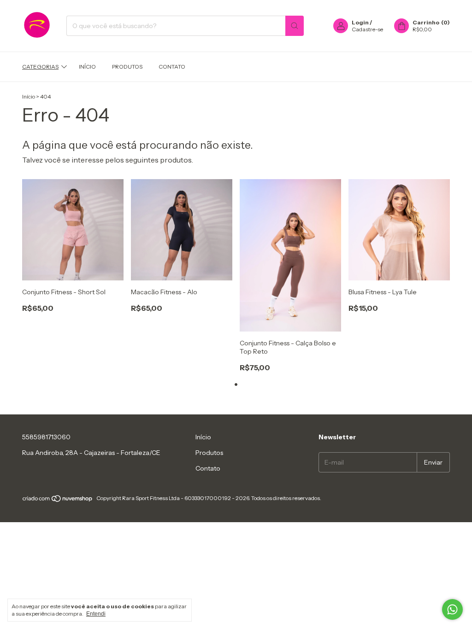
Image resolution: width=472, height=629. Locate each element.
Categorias (40, 66)
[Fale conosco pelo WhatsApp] (452, 609)
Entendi (96, 614)
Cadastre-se (367, 29)
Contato (172, 66)
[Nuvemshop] (58, 500)
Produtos (127, 66)
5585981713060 (46, 437)
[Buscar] (294, 26)
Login (360, 22)
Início (87, 66)
